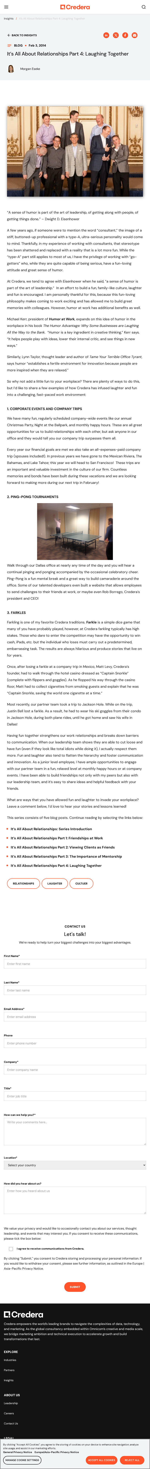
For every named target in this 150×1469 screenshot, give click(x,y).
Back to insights (24, 35)
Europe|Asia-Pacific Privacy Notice (57, 1452)
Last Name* (11, 982)
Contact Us (11, 1423)
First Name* (12, 956)
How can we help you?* (20, 1115)
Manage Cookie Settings (22, 1460)
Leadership (11, 1403)
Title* (7, 1088)
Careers (9, 1413)
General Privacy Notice (17, 1452)
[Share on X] (116, 35)
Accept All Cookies (101, 1460)
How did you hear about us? (22, 1183)
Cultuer (81, 883)
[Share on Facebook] (125, 35)
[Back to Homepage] (75, 7)
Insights (8, 18)
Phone (8, 1035)
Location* (10, 1157)
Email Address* (14, 1009)
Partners (9, 1370)
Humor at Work (62, 319)
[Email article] (135, 35)
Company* (11, 1062)
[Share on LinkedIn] (106, 35)
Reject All (132, 1460)
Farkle (91, 622)
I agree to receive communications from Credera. (50, 1248)
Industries (10, 1360)
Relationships (23, 883)
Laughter (54, 883)
